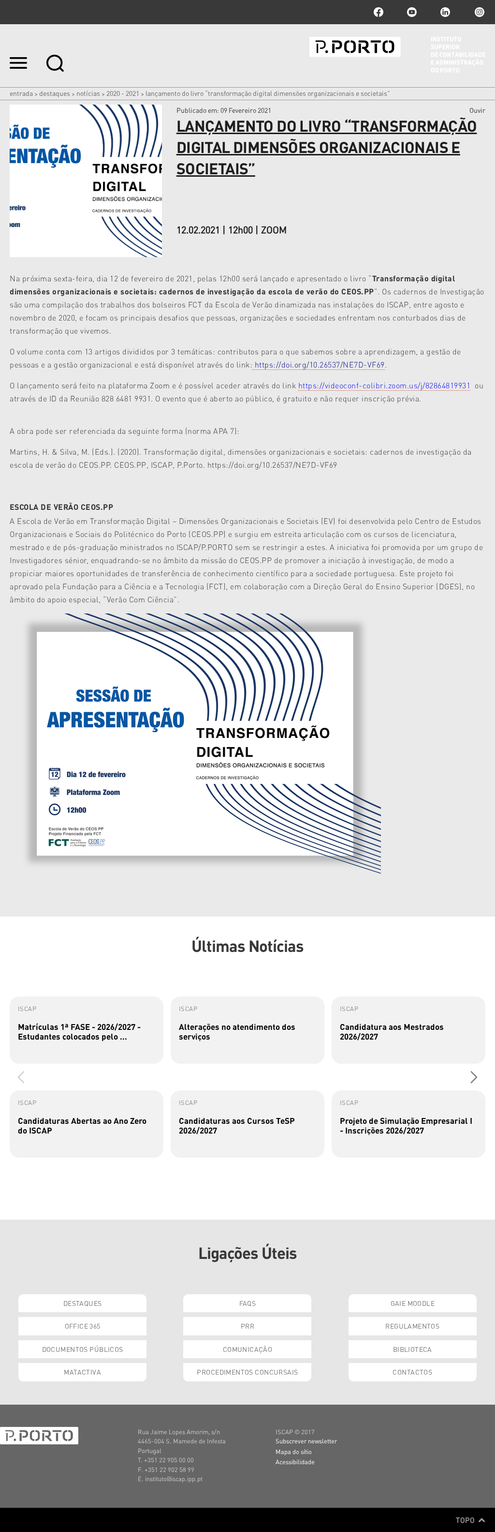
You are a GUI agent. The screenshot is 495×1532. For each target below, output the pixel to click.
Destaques (54, 93)
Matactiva (82, 1371)
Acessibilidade (295, 1461)
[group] (86, 1030)
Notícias (88, 93)
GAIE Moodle (413, 1303)
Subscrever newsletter (306, 1441)
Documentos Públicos (82, 1349)
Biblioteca (412, 1349)
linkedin (445, 12)
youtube (412, 12)
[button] (473, 1077)
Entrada (21, 93)
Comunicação (248, 1349)
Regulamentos (412, 1325)
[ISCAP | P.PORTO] (397, 55)
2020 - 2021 (122, 93)
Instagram (478, 12)
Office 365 (83, 1325)
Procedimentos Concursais (247, 1371)
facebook (378, 12)
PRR (247, 1325)
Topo (466, 1520)
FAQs (247, 1303)
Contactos (412, 1371)
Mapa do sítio (294, 1451)
